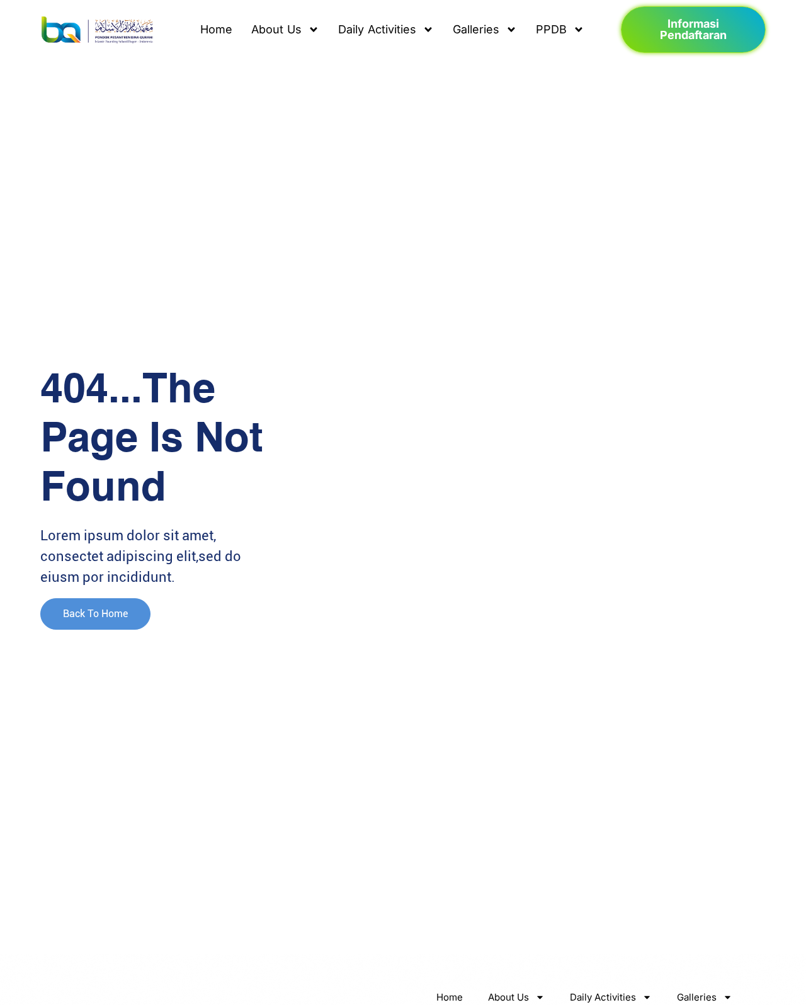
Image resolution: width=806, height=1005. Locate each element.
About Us (276, 29)
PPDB (551, 29)
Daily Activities (377, 29)
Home (216, 29)
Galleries (476, 29)
